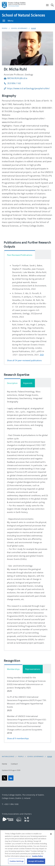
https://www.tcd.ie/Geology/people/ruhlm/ (28, 88)
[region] (27, 848)
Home (4, 764)
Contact (14, 764)
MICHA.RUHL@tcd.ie (15, 78)
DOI (42, 354)
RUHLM (33, 28)
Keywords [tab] (27, 383)
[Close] (51, 834)
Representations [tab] (32, 669)
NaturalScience (8, 756)
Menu (10, 20)
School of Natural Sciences (23, 15)
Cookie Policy (37, 856)
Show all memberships (18, 738)
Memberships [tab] (13, 669)
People (4, 28)
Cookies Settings (16, 861)
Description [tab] (12, 383)
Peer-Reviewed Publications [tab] (19, 255)
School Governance (19, 28)
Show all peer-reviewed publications (24, 360)
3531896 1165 (12, 83)
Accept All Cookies (36, 861)
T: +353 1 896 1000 (10, 804)
